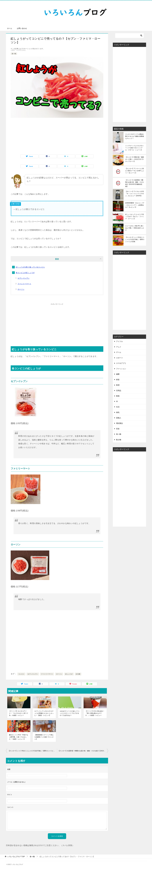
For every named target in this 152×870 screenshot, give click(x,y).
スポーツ (119, 358)
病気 (117, 412)
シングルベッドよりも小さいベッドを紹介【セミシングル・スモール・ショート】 (134, 148)
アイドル (119, 341)
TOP (16, 856)
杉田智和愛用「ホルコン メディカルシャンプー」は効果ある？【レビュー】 (134, 205)
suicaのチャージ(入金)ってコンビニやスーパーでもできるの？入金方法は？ (69, 713)
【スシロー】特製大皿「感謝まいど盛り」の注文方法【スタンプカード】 (134, 159)
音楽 (117, 429)
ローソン (21, 289)
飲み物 (118, 440)
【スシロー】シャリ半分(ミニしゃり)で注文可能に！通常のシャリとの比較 (32, 751)
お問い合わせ (22, 28)
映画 (117, 396)
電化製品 (119, 423)
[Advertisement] (57, 137)
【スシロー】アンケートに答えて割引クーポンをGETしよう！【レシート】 (134, 171)
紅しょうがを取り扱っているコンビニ (30, 267)
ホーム (9, 28)
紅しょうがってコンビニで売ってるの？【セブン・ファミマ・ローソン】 (134, 216)
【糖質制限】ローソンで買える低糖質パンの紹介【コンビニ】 (44, 737)
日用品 (118, 390)
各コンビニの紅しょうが (25, 273)
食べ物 (14, 53)
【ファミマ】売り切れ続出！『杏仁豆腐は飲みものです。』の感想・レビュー (94, 713)
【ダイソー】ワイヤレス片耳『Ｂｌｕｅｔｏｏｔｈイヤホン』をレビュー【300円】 (134, 194)
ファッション (121, 369)
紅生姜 (78, 674)
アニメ (118, 347)
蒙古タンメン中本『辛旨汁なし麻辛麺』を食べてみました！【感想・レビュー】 (18, 737)
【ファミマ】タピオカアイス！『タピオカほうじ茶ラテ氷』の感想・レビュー (18, 713)
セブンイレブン (24, 278)
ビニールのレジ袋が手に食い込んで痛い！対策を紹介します (134, 228)
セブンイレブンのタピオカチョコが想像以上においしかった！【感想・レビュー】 (44, 713)
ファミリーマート (24, 284)
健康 (117, 374)
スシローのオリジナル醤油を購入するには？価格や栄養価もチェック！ (134, 136)
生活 (117, 407)
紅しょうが (69, 674)
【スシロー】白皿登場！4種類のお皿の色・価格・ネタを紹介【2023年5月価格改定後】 (83, 751)
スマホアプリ (121, 363)
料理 (117, 385)
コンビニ (21, 674)
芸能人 (118, 418)
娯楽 (117, 379)
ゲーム (118, 352)
